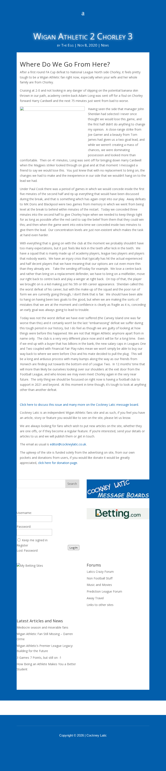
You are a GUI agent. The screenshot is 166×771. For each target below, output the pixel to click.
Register (22, 545)
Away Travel (95, 598)
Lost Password (27, 550)
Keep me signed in (35, 540)
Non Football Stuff (99, 578)
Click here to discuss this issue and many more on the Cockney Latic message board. (79, 405)
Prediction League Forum (104, 591)
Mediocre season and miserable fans (42, 627)
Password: (24, 526)
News (105, 45)
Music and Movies (99, 585)
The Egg (67, 45)
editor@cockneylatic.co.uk (68, 444)
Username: (24, 513)
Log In (74, 547)
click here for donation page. (58, 463)
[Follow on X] (88, 747)
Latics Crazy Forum (100, 572)
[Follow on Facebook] (77, 747)
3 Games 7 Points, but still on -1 (39, 658)
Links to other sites (100, 605)
